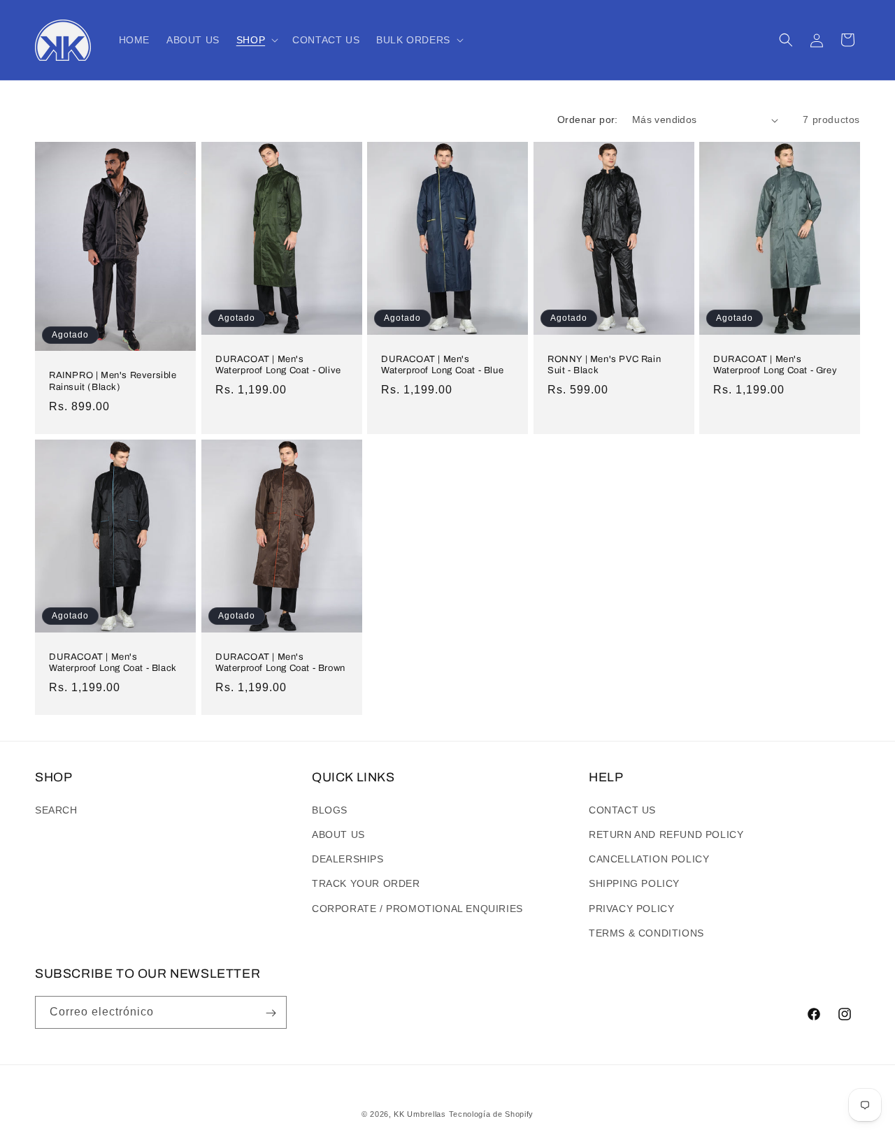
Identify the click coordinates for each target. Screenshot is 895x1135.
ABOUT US (338, 833)
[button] (256, 40)
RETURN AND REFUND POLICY (666, 833)
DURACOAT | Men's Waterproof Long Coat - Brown (280, 663)
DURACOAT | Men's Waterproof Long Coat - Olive (278, 365)
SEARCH (56, 809)
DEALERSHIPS (348, 858)
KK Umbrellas (419, 1114)
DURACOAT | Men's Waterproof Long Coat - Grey (775, 365)
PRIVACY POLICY (631, 907)
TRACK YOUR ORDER (366, 883)
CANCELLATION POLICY (649, 858)
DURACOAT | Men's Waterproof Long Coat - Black (113, 663)
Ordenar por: (587, 119)
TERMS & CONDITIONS (646, 932)
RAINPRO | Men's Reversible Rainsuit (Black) (113, 381)
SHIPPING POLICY (634, 883)
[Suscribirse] (270, 1013)
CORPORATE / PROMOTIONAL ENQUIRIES (417, 907)
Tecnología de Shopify (491, 1114)
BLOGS (330, 809)
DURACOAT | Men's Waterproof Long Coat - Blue (442, 365)
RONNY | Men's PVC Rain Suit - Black (604, 365)
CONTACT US (622, 809)
